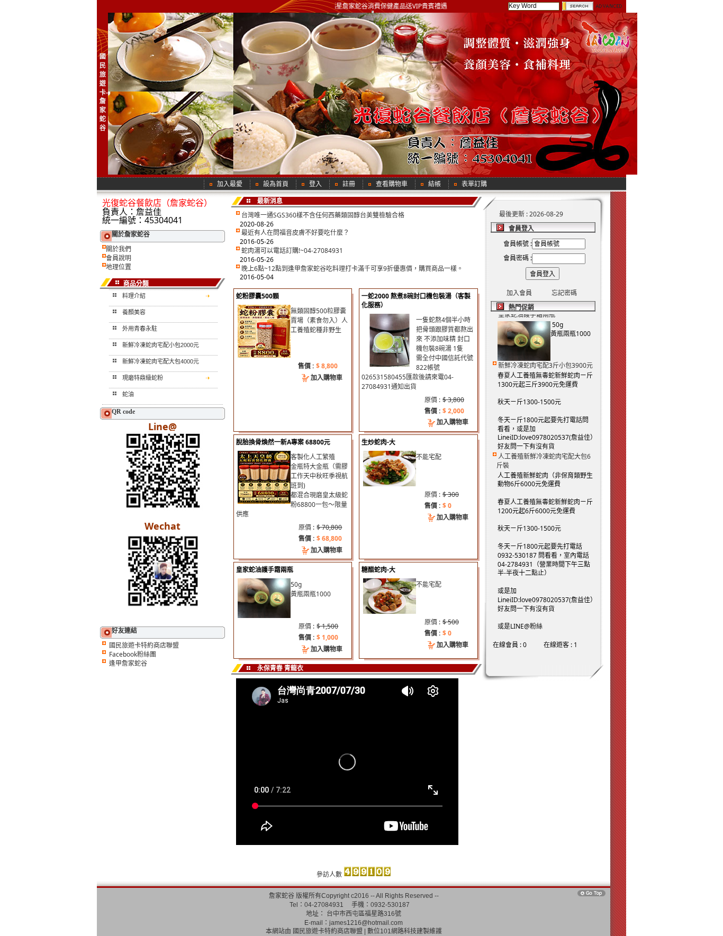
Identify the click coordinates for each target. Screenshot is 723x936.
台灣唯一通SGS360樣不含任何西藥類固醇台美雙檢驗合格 (322, 215)
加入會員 (519, 292)
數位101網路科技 (392, 931)
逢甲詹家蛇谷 (128, 663)
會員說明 (118, 257)
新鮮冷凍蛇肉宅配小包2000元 (160, 345)
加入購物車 (326, 377)
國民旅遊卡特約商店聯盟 (144, 645)
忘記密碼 (564, 292)
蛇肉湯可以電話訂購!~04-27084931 (292, 250)
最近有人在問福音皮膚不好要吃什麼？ (295, 232)
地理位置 (118, 266)
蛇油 (128, 394)
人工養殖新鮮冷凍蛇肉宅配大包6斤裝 (543, 450)
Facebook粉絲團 (132, 654)
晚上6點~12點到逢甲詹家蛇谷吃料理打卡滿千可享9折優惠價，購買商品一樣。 (352, 268)
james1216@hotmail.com (366, 922)
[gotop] (591, 895)
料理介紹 (134, 296)
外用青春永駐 (139, 328)
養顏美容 (134, 312)
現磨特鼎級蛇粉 (142, 378)
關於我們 (118, 248)
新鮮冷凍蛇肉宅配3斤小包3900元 (545, 354)
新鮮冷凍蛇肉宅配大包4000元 (160, 361)
